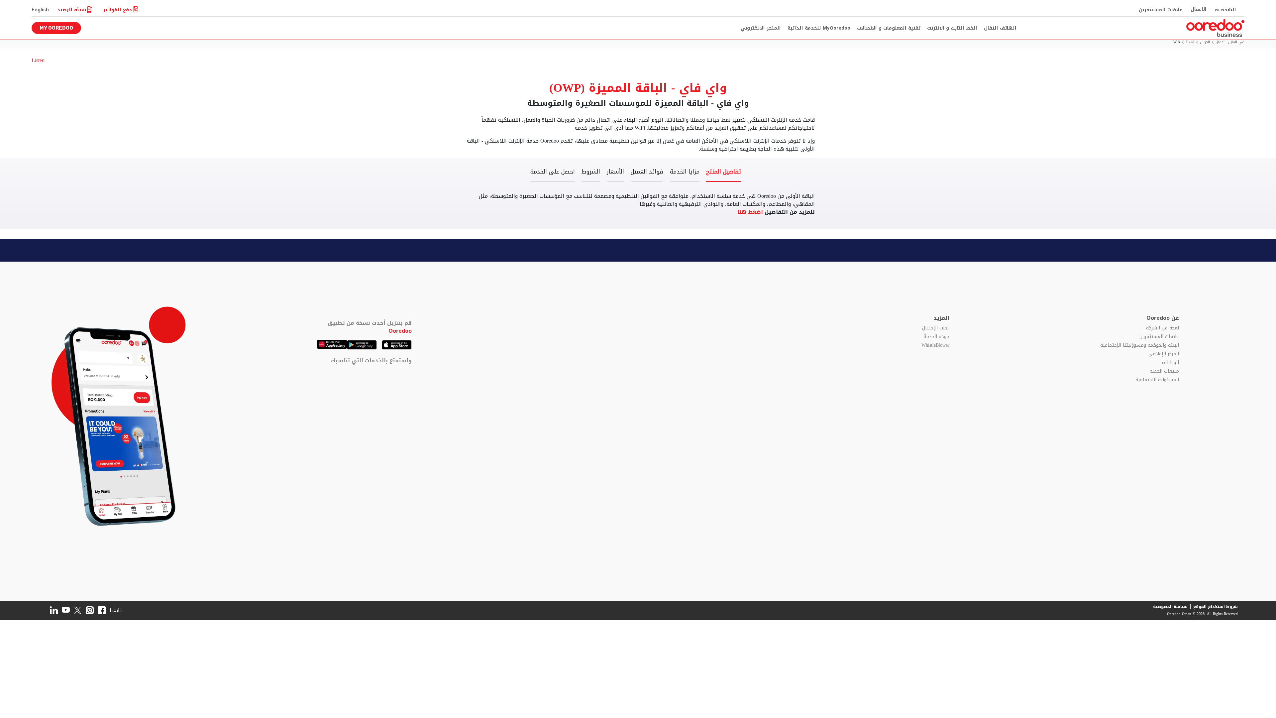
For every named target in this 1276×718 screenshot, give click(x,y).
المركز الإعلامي (1163, 354)
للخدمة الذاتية (819, 28)
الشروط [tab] (591, 172)
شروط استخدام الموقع (1215, 606)
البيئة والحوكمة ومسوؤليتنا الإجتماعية (1139, 345)
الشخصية (1225, 9)
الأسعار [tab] (615, 172)
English (40, 10)
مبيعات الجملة (1164, 371)
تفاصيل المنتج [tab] (723, 172)
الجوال (1205, 42)
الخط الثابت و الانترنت (952, 28)
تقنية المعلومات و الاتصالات (888, 28)
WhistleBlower (935, 345)
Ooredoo (400, 331)
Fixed (1190, 42)
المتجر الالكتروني (761, 28)
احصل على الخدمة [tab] (552, 172)
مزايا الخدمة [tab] (684, 172)
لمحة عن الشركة (1162, 328)
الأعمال (1199, 9)
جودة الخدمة (936, 336)
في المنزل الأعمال (1230, 42)
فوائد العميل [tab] (647, 172)
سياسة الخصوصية (1170, 606)
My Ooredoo (56, 28)
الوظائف (1170, 362)
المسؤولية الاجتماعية (1157, 380)
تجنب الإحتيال (935, 328)
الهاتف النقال (1000, 28)
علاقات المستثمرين (1160, 9)
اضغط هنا (751, 212)
